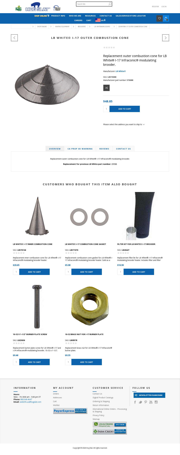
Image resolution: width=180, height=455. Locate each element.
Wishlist (56, 405)
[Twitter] (140, 402)
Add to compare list (106, 88)
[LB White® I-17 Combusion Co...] (14, 37)
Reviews (104, 148)
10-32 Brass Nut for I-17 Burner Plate (84, 334)
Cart (55, 401)
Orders (56, 393)
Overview (55, 148)
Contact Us (123, 148)
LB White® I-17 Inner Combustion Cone (32, 244)
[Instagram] (156, 402)
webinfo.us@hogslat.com (30, 402)
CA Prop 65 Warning (80, 148)
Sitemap (96, 419)
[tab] (55, 149)
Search (110, 4)
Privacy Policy (98, 415)
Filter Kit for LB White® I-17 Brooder (136, 244)
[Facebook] (135, 402)
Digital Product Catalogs (103, 397)
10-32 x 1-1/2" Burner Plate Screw (30, 334)
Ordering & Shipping (101, 401)
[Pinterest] (145, 402)
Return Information (101, 405)
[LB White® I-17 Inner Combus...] (165, 37)
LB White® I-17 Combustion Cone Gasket (85, 244)
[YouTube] (151, 402)
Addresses (57, 397)
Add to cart (124, 109)
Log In (163, 7)
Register (155, 7)
